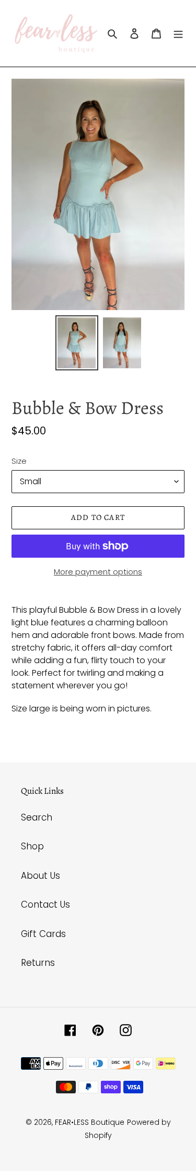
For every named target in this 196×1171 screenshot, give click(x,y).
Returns (38, 962)
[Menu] (178, 34)
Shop (32, 846)
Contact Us (45, 904)
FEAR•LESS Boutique (89, 1122)
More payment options (98, 571)
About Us (40, 875)
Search (36, 817)
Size (19, 460)
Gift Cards (43, 934)
